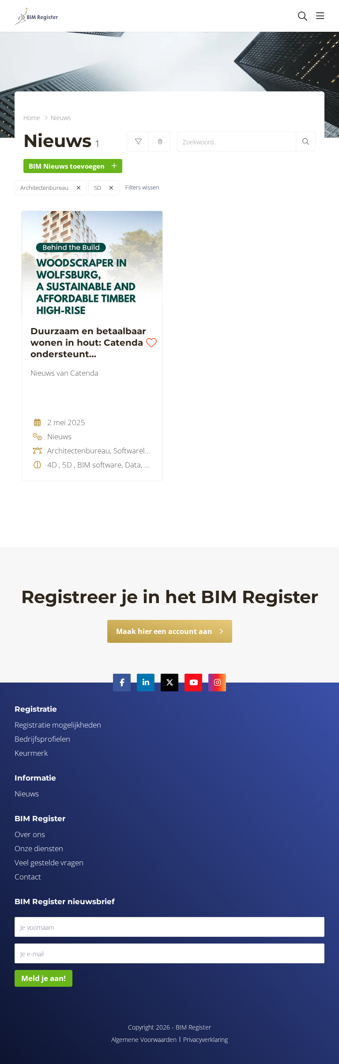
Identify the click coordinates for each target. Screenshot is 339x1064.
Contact (28, 877)
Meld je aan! (43, 978)
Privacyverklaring (205, 1039)
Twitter (169, 682)
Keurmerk (31, 753)
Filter (138, 141)
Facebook (122, 682)
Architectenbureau (44, 188)
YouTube (193, 682)
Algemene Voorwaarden (144, 1039)
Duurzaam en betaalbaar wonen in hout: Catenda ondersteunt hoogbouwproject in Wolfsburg (88, 343)
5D (97, 188)
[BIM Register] (36, 16)
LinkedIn (145, 682)
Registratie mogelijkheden (58, 725)
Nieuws (27, 794)
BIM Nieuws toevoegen (67, 166)
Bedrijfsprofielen (42, 739)
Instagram (217, 682)
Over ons (30, 834)
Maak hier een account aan (164, 631)
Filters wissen (142, 187)
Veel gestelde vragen (49, 862)
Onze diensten (39, 848)
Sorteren (159, 141)
